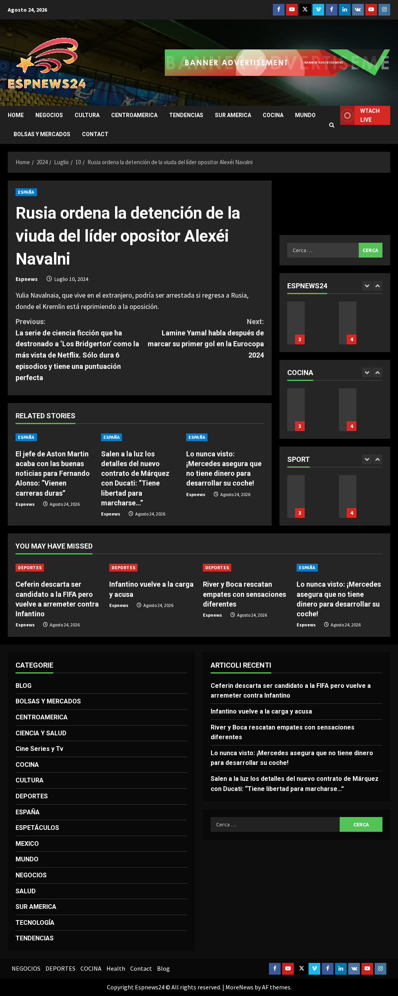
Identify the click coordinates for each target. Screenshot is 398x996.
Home (16, 115)
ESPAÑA (26, 192)
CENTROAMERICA (134, 115)
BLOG (23, 685)
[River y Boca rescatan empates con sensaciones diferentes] (246, 567)
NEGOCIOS (49, 115)
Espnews (27, 278)
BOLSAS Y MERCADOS (42, 134)
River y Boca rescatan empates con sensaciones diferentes (244, 594)
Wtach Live (370, 115)
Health (115, 968)
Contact (95, 134)
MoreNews (239, 987)
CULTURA (87, 115)
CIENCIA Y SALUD (41, 733)
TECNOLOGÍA (35, 922)
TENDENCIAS (186, 115)
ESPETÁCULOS (37, 827)
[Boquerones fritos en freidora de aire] (296, 409)
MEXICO (27, 843)
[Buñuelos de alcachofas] (347, 409)
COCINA (273, 115)
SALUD (26, 891)
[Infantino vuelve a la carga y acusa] (152, 567)
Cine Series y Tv (39, 748)
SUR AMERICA (233, 115)
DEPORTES (30, 567)
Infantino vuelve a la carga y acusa (296, 496)
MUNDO (305, 115)
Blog (163, 968)
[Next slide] (377, 286)
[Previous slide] (367, 286)
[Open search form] (331, 125)
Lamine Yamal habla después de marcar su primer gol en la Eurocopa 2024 (206, 338)
